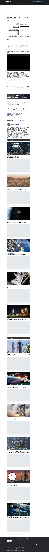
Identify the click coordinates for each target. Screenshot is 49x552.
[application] (18, 62)
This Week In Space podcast (13, 136)
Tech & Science (34, 3)
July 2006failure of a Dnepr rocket (22, 82)
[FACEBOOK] (15, 124)
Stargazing (22, 3)
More (43, 3)
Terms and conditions (27, 544)
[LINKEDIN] (17, 124)
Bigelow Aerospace (11, 46)
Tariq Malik (11, 20)
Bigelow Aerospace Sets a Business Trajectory (14, 114)
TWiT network (21, 136)
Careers (8, 547)
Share (8, 39)
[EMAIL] (18, 124)
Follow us (24, 39)
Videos (39, 3)
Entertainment (28, 3)
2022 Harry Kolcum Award (19, 132)
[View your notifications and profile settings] (38, 1)
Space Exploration (11, 3)
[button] (40, 1)
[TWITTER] (16, 124)
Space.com (21, 127)
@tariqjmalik (20, 137)
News (8, 20)
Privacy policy (35, 544)
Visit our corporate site (32, 538)
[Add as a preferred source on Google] (9, 541)
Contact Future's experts (19, 544)
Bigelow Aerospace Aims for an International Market (14, 113)
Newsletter (28, 39)
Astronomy (17, 3)
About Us (8, 544)
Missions (13, 15)
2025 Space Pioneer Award (18, 133)
